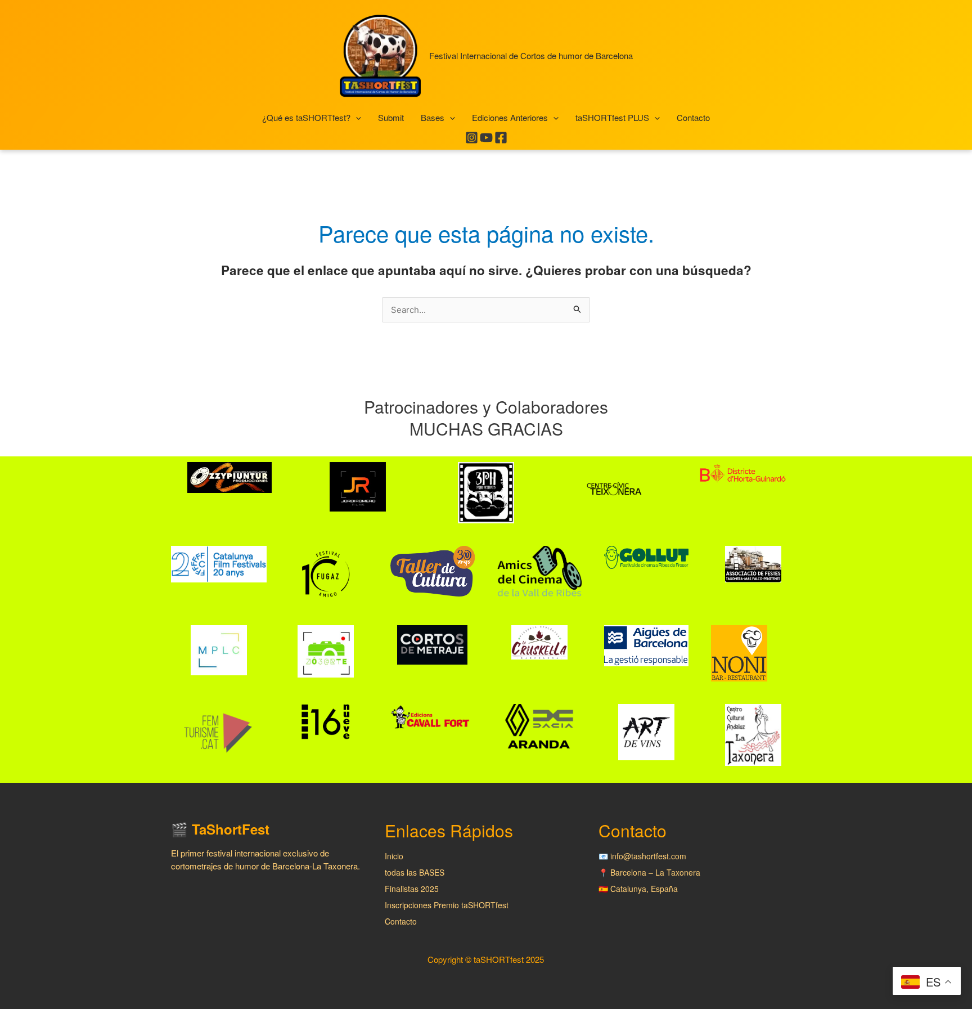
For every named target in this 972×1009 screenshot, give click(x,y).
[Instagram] (471, 137)
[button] (355, 117)
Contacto (401, 921)
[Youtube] (486, 137)
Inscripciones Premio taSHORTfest (446, 905)
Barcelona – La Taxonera (655, 872)
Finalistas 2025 (412, 888)
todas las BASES (414, 872)
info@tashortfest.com (648, 856)
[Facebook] (500, 137)
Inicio (394, 856)
